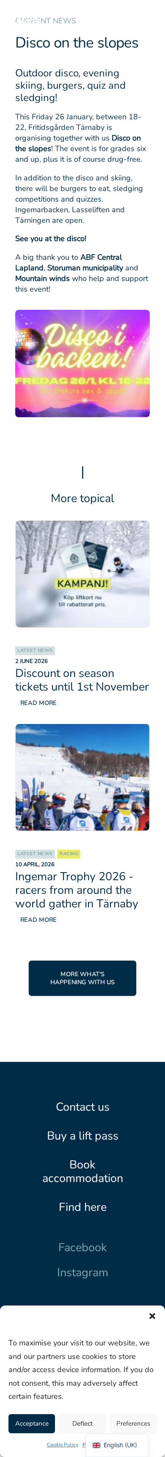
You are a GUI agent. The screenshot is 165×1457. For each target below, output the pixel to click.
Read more (38, 703)
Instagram (82, 1272)
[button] (152, 1316)
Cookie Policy (62, 1444)
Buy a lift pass (82, 1135)
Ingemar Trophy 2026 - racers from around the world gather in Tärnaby (76, 890)
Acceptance (32, 1423)
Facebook (82, 1247)
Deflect (82, 1423)
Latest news (35, 650)
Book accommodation (82, 1171)
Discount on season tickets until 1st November (82, 679)
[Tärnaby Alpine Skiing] (27, 22)
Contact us (83, 1107)
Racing (68, 854)
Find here (83, 1207)
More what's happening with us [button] (82, 978)
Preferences (133, 1423)
